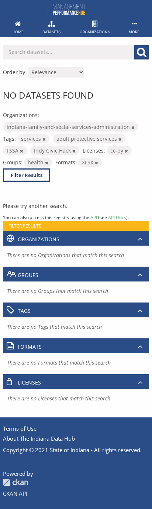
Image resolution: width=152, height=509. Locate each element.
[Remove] (133, 127)
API (93, 217)
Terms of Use (20, 428)
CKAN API (15, 493)
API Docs (117, 217)
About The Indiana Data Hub (39, 438)
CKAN (15, 482)
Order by (14, 72)
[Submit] (141, 52)
